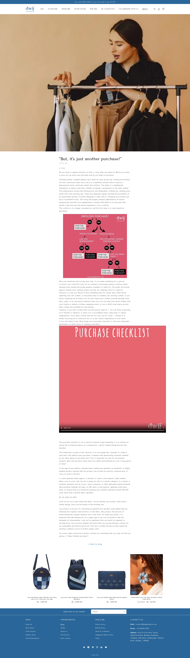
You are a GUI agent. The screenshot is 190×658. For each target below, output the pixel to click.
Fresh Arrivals (31, 631)
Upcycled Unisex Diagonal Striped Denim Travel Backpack (77, 598)
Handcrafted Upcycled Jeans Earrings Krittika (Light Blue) (146, 598)
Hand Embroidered (32, 638)
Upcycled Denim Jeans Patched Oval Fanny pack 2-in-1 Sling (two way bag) (42, 598)
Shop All (29, 624)
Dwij (97, 655)
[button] (43, 9)
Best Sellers (30, 628)
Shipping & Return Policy (104, 635)
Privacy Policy (100, 624)
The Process (65, 635)
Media (63, 628)
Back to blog (96, 544)
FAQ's (97, 638)
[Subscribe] (124, 611)
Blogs (63, 624)
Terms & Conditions (102, 631)
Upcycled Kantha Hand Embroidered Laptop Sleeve (112, 598)
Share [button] (63, 168)
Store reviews (65, 638)
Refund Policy (100, 628)
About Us (64, 631)
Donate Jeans (31, 635)
